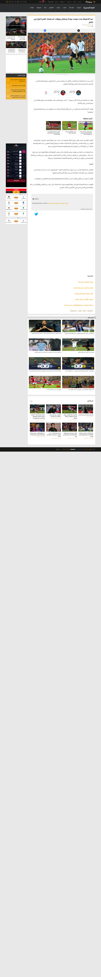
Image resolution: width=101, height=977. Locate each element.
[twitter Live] (15, 2)
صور (56, 1)
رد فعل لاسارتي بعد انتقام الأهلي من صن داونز (78, 305)
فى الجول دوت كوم (88, 449)
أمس (23, 192)
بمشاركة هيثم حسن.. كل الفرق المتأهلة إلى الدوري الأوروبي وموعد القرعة (11, 51)
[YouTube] (20, 2)
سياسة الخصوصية (65, 449)
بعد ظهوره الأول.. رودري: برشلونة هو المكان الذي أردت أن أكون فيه (37, 434)
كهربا (84, 310)
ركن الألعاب (50, 1)
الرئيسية (79, 7)
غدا (9, 192)
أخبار (74, 1)
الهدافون (51, 7)
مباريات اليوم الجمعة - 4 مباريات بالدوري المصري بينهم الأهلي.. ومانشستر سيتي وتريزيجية (38, 416)
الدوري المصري (41, 1)
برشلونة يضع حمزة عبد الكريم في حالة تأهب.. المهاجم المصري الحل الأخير (16, 90)
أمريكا (87, 416)
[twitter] (12, 2)
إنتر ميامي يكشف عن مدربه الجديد (85, 414)
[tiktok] (23, 2)
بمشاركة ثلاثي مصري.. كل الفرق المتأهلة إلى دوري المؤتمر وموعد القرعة (86, 435)
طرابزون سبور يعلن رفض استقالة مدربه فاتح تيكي (55, 415)
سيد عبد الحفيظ (73, 310)
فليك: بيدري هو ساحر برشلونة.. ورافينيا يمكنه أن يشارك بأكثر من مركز (70, 435)
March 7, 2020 (89, 209)
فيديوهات (62, 1)
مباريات (68, 1)
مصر (79, 1)
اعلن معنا (58, 449)
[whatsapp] (25, 2)
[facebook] (10, 2)
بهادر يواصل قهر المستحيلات (83, 293)
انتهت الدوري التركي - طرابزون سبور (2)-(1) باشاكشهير (16, 80)
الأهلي (46, 93)
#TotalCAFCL (50, 203)
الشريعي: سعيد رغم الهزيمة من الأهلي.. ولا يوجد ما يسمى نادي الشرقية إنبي (16, 96)
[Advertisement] (81, 264)
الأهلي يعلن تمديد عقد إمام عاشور (16, 86)
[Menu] (94, 2)
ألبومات (31, 7)
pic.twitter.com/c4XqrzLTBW (61, 203)
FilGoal (89, 26)
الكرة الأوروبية (53, 418)
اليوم (16, 192)
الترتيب (64, 7)
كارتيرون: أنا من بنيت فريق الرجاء (83, 288)
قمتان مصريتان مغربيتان (85, 282)
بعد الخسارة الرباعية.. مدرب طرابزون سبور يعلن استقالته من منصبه (53, 435)
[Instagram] (17, 2)
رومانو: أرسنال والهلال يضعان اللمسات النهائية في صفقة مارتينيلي (70, 416)
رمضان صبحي (90, 310)
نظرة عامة (71, 7)
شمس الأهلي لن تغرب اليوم (84, 299)
